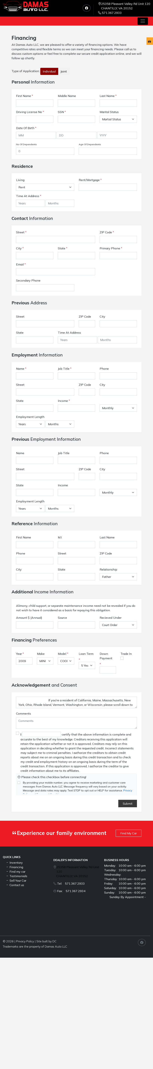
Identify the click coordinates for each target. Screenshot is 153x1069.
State (62, 248)
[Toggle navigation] (143, 21)
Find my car (17, 871)
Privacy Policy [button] (25, 941)
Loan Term (86, 654)
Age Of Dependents (90, 144)
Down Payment (106, 656)
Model (62, 654)
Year (19, 654)
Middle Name (67, 96)
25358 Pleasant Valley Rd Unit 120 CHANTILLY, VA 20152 (125, 6)
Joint (63, 71)
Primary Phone (111, 248)
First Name (24, 96)
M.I (60, 537)
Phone (104, 368)
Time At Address (27, 196)
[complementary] (142, 1058)
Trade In (126, 654)
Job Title (64, 368)
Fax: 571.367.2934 (71, 891)
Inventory (16, 862)
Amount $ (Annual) (29, 618)
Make (41, 654)
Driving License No (30, 112)
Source (62, 618)
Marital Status (109, 112)
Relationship (108, 569)
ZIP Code (107, 232)
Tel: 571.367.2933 (71, 883)
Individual (49, 71)
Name (21, 368)
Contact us (16, 885)
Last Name (108, 96)
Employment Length (30, 417)
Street (21, 232)
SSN (62, 112)
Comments (23, 713)
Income (63, 401)
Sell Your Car (17, 880)
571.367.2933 (112, 13)
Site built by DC (46, 941)
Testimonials (18, 876)
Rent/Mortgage (89, 180)
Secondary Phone (28, 280)
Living (20, 180)
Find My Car (128, 833)
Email (21, 264)
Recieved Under (110, 618)
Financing (16, 867)
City (20, 248)
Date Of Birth (26, 128)
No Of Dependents (26, 144)
